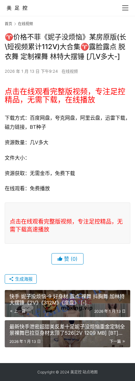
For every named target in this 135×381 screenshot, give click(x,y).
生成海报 (23, 278)
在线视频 (70, 71)
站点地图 (90, 372)
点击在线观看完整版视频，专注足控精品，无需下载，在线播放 (65, 95)
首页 (8, 23)
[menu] (125, 8)
